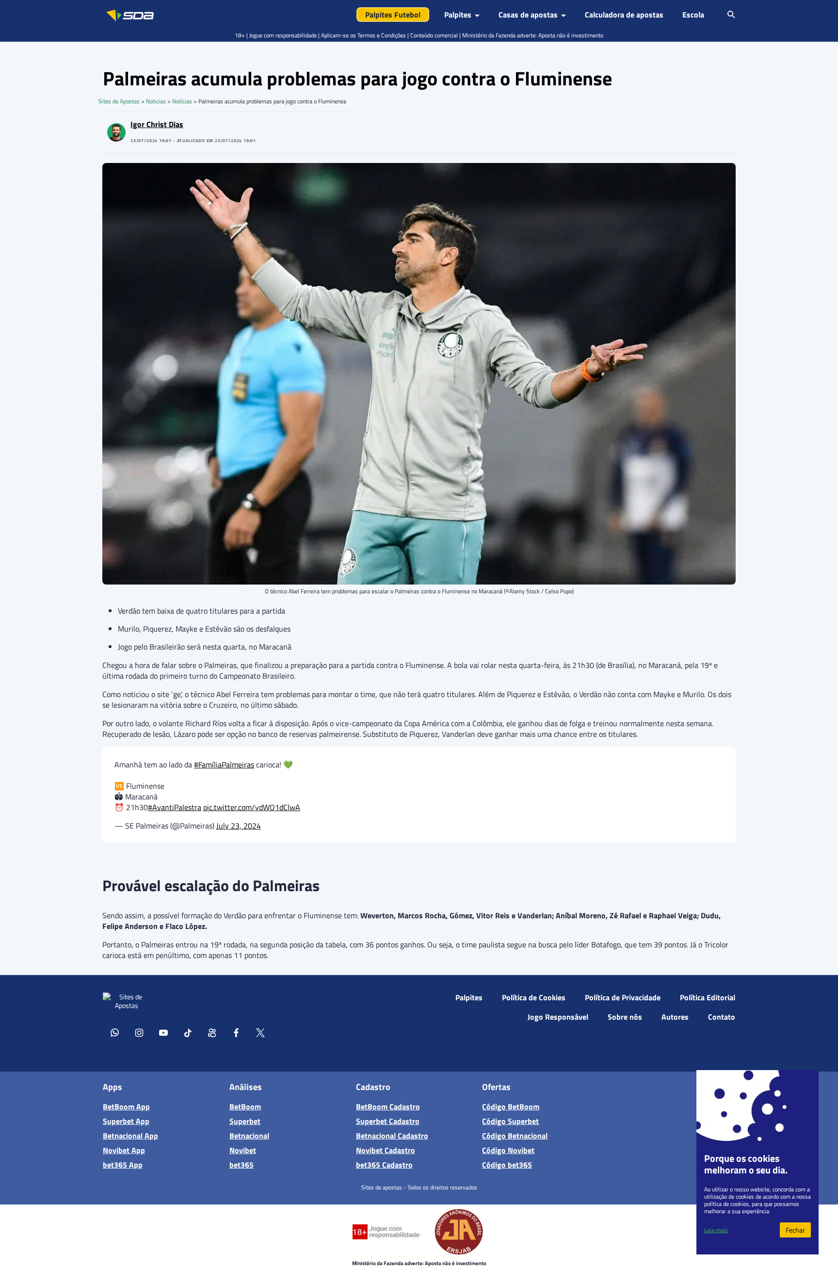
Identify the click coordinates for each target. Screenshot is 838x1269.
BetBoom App (126, 1106)
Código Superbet (510, 1121)
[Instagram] (139, 1032)
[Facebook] (236, 1032)
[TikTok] (188, 1032)
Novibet (242, 1150)
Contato (721, 1017)
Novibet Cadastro (385, 1150)
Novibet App (124, 1150)
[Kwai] (212, 1032)
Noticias (156, 101)
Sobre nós (625, 1017)
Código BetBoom (510, 1106)
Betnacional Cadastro (392, 1135)
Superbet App (126, 1121)
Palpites (469, 997)
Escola (693, 14)
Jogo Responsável (558, 1017)
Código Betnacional (515, 1135)
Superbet (244, 1121)
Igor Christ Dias (156, 124)
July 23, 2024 (238, 825)
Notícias (182, 101)
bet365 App (123, 1165)
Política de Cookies (533, 997)
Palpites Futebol (392, 14)
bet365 (241, 1165)
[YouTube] (163, 1032)
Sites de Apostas (119, 101)
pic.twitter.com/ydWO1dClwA (251, 807)
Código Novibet (508, 1150)
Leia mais (716, 1230)
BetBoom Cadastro (388, 1106)
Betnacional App (130, 1135)
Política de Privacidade (623, 997)
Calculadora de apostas (624, 14)
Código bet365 (507, 1165)
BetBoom (245, 1106)
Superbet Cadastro (387, 1121)
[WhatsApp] (115, 1032)
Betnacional (249, 1135)
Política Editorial (707, 997)
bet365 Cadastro (384, 1165)
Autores (675, 1017)
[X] (260, 1032)
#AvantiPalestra (174, 807)
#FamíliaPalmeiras (224, 764)
